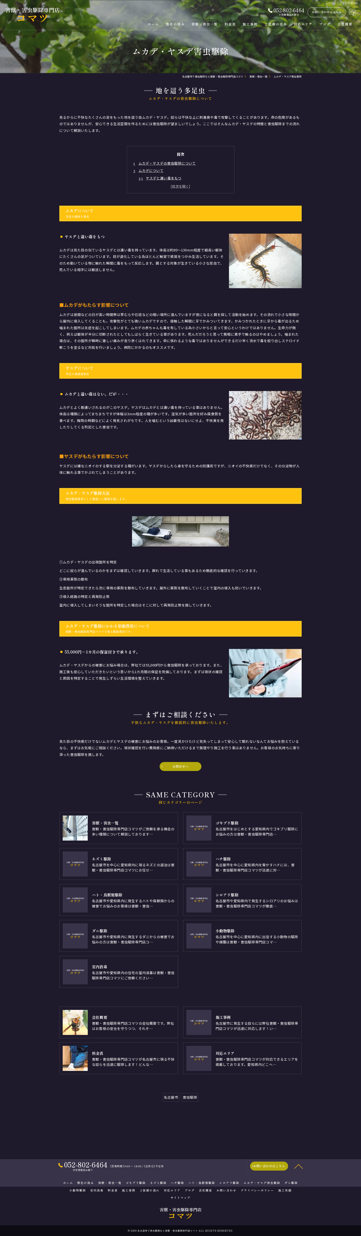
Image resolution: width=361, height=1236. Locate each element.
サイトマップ (180, 1197)
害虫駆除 (190, 1097)
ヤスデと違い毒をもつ (164, 178)
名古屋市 (171, 1097)
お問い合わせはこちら (327, 12)
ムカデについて (151, 170)
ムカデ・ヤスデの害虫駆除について (167, 163)
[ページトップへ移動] (298, 1166)
